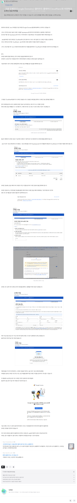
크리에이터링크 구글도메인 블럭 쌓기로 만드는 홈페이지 (18, 444)
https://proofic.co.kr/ (8, 453)
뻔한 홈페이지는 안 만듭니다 (10, 455)
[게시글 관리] (10, 467)
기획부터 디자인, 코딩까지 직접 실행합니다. (13, 457)
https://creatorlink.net (8, 442)
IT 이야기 (43, 11)
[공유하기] (7, 467)
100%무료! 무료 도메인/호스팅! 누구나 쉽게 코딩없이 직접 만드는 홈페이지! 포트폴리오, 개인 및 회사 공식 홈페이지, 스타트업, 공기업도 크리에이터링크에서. (33, 447)
